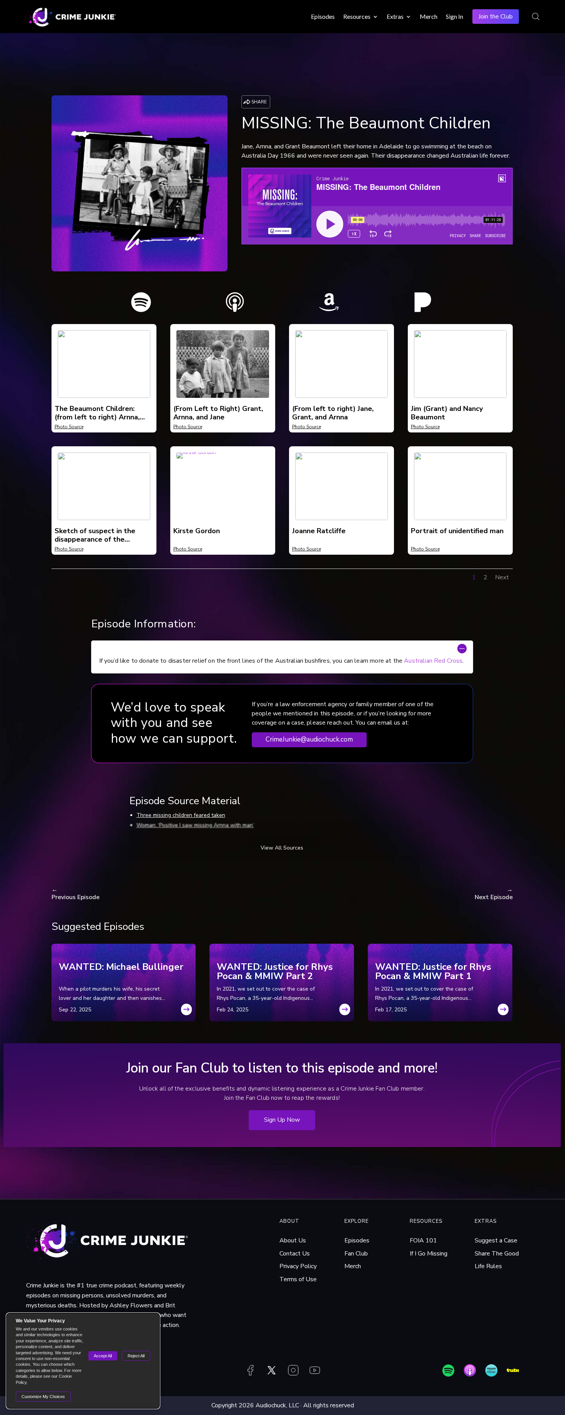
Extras (395, 16)
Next (502, 577)
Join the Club (496, 16)
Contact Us (294, 1253)
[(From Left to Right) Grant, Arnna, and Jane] (222, 396)
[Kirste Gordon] (196, 457)
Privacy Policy (298, 1266)
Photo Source (69, 427)
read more (186, 1011)
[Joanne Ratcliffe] (341, 518)
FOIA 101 (423, 1240)
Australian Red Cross (433, 661)
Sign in (454, 16)
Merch (428, 16)
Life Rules (488, 1266)
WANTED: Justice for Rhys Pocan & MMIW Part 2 (275, 971)
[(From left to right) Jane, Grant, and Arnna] (341, 396)
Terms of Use (298, 1279)
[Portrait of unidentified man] (460, 518)
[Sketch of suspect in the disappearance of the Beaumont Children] (104, 518)
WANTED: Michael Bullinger (121, 967)
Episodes (323, 16)
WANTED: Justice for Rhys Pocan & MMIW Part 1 (433, 971)
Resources (357, 16)
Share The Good (497, 1253)
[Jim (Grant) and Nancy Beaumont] (460, 396)
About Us (292, 1240)
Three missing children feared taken (180, 815)
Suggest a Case (496, 1240)
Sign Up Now (282, 1120)
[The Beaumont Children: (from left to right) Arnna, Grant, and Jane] (104, 396)
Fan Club (356, 1253)
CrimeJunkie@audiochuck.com (309, 739)
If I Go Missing (428, 1253)
